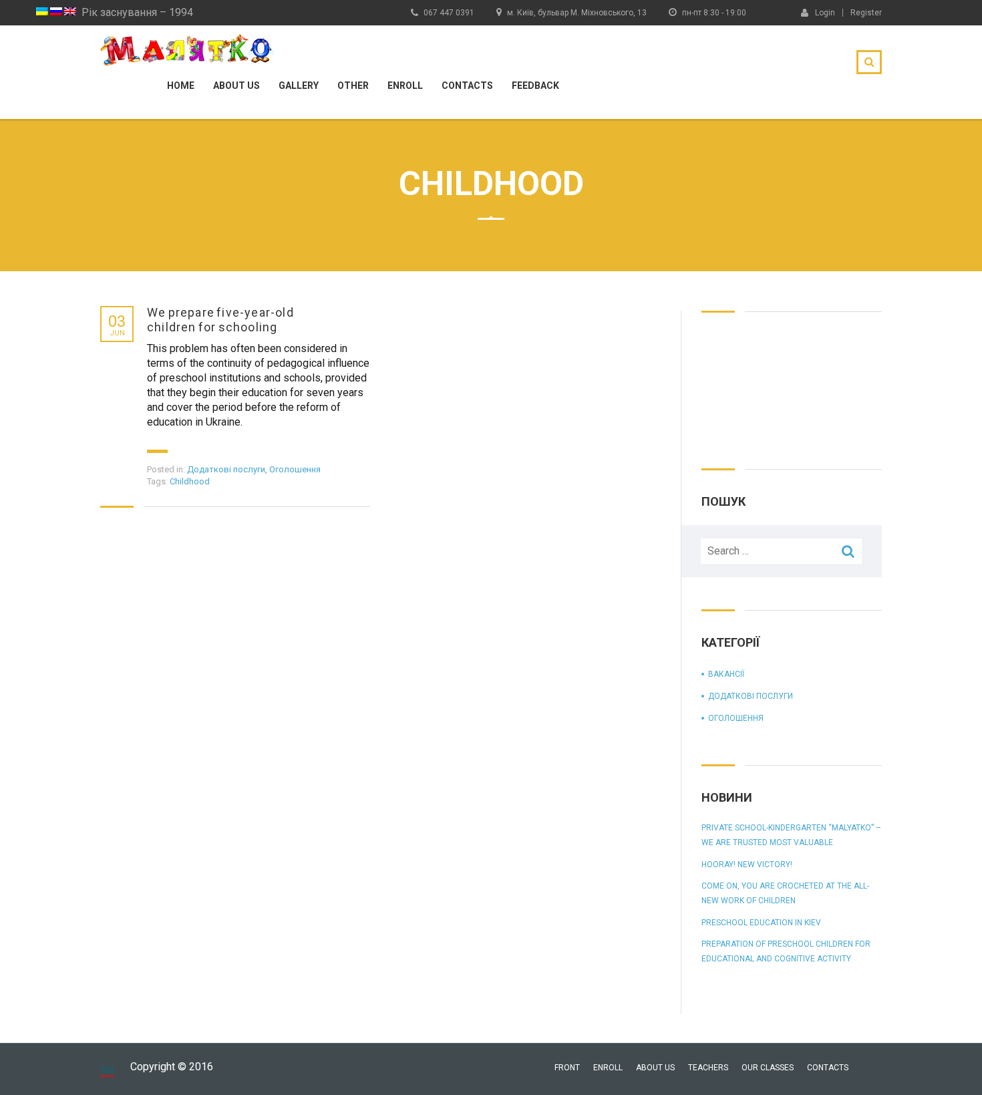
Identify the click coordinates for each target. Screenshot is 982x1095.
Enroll (405, 85)
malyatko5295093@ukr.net (719, 54)
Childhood (190, 481)
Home (180, 85)
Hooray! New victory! (746, 864)
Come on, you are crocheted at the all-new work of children (785, 893)
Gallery (299, 85)
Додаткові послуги (226, 469)
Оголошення (295, 469)
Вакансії (726, 674)
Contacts (467, 85)
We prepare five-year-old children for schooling (220, 319)
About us (236, 85)
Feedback (535, 85)
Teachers (708, 1067)
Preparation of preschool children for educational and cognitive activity (785, 951)
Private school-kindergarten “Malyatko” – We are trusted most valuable (791, 835)
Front (567, 1067)
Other (353, 85)
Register (866, 13)
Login (825, 12)
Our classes (768, 1067)
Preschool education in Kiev (761, 922)
